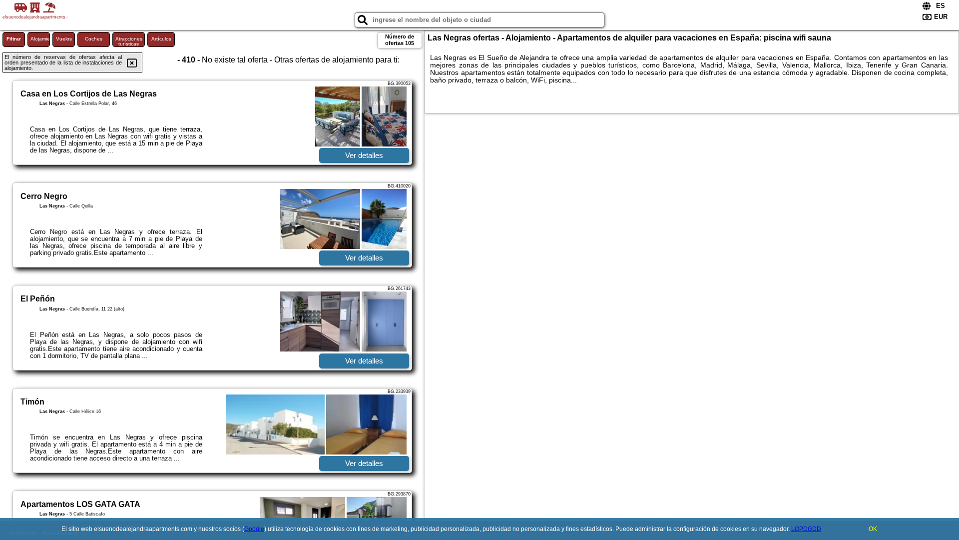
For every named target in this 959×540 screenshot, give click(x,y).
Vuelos (64, 39)
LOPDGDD (806, 529)
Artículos (161, 39)
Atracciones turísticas (128, 41)
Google (254, 529)
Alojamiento (40, 39)
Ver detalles (364, 155)
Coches (93, 39)
